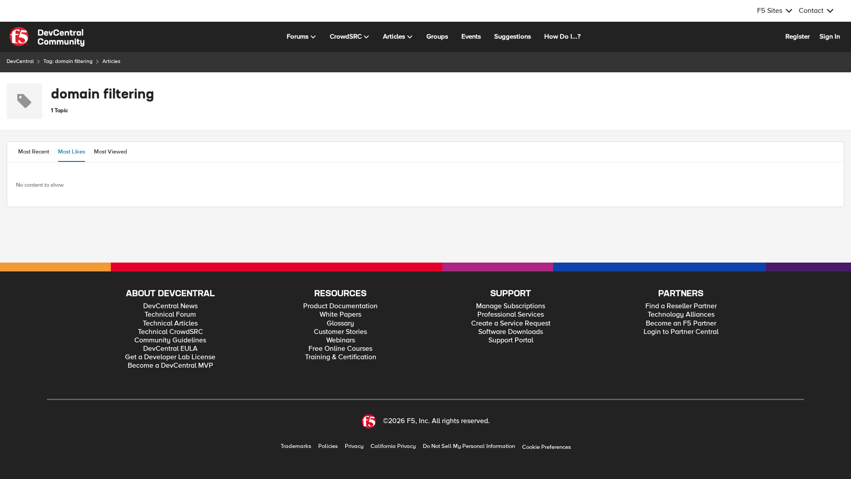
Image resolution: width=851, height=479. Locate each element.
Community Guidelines (170, 340)
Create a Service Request (510, 323)
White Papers (340, 314)
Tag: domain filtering (68, 61)
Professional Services (510, 314)
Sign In (830, 36)
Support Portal (510, 340)
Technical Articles (170, 323)
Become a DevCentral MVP (170, 365)
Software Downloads (510, 332)
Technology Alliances (681, 314)
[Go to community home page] (47, 36)
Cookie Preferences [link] (546, 447)
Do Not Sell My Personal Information (469, 446)
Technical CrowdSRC (170, 332)
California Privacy (393, 446)
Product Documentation (340, 306)
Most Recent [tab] (33, 151)
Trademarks (296, 446)
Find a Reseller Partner (681, 306)
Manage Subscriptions (510, 306)
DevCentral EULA (170, 349)
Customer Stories (340, 332)
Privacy (354, 446)
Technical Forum (170, 314)
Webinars (340, 340)
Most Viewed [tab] (110, 151)
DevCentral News (170, 306)
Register (797, 36)
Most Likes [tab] (71, 151)
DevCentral (20, 61)
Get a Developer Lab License (170, 357)
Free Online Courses (340, 349)
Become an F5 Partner (681, 323)
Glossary (340, 323)
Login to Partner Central (681, 332)
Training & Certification (340, 357)
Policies (328, 446)
